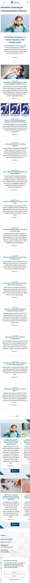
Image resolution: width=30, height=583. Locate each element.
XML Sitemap (4, 550)
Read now (15, 57)
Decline (14, 576)
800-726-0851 (8, 539)
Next (17, 416)
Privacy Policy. (14, 567)
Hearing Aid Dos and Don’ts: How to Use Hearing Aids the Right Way (10, 497)
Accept (14, 572)
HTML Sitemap (5, 552)
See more (14, 470)
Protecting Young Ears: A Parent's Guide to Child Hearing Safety (15, 39)
